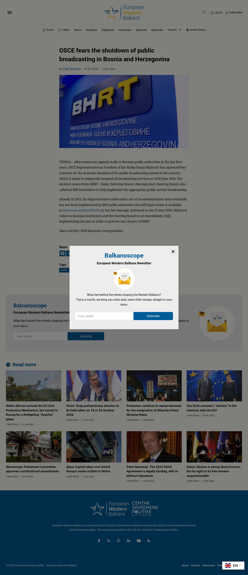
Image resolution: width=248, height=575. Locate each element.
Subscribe (153, 316)
